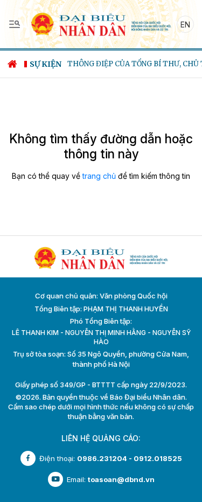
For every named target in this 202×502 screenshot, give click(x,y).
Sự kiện (45, 64)
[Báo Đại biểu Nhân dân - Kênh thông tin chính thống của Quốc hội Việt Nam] (101, 23)
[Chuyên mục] (14, 24)
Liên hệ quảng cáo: (101, 438)
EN (185, 24)
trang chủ (99, 175)
